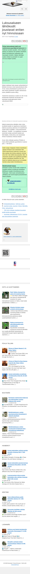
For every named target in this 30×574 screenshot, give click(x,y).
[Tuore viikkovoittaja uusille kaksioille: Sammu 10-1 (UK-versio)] (4, 500)
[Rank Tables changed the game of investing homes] (5, 298)
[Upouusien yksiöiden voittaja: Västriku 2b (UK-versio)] (4, 512)
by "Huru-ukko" (15, 15)
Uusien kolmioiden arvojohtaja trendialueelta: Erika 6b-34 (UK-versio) (18, 375)
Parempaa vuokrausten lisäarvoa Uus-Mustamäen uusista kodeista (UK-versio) (18, 399)
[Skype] (22, 41)
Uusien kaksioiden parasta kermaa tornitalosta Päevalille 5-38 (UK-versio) (17, 464)
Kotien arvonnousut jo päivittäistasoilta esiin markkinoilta (16, 324)
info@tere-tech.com (15, 189)
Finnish (20, 1)
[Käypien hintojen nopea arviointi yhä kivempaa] (5, 313)
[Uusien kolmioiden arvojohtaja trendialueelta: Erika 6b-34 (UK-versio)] (4, 378)
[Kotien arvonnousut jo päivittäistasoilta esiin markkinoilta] (5, 328)
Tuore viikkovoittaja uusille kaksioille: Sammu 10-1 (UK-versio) (15, 498)
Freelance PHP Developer (11, 278)
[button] (22, 9)
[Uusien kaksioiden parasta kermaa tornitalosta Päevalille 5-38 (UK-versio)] (4, 466)
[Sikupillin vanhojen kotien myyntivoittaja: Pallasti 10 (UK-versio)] (4, 545)
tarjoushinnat (9, 208)
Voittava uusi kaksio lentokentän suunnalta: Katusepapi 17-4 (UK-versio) (17, 531)
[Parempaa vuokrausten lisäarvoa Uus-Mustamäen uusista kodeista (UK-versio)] (4, 402)
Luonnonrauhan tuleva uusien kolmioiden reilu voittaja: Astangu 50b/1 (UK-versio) (17, 477)
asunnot (15, 206)
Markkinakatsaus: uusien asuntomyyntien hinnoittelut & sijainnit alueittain (18, 414)
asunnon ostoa (8, 206)
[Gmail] (24, 41)
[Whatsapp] (20, 41)
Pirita (3, 208)
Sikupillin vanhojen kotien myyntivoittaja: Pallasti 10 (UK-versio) (16, 543)
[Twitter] (17, 41)
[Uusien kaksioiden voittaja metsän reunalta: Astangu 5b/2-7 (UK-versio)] (4, 453)
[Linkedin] (12, 41)
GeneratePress (15, 564)
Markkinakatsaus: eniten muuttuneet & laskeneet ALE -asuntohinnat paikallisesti (17, 428)
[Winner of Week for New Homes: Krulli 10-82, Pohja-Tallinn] (4, 365)
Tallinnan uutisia (19, 204)
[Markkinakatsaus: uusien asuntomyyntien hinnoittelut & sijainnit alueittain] (4, 416)
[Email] (27, 41)
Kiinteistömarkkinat (9, 204)
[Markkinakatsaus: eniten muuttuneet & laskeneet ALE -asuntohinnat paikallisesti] (4, 431)
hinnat (20, 206)
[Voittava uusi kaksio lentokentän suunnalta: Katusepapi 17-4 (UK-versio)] (4, 532)
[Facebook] (15, 41)
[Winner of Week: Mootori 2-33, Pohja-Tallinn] (4, 352)
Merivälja (24, 206)
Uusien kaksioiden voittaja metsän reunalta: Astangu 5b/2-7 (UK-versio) (17, 452)
